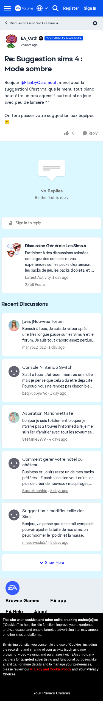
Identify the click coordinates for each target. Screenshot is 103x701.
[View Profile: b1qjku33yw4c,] (14, 371)
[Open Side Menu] (7, 8)
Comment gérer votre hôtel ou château (52, 462)
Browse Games (22, 601)
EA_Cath (29, 38)
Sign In (90, 8)
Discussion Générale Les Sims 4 (34, 23)
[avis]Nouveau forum (42, 321)
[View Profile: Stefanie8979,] (14, 417)
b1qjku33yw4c (34, 393)
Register (71, 8)
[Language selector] (42, 8)
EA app (58, 601)
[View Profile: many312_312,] (14, 325)
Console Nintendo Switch (47, 367)
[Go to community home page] (24, 8)
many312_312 (34, 347)
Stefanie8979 (34, 439)
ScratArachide (34, 490)
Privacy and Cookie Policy (50, 669)
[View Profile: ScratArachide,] (14, 463)
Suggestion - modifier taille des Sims (53, 513)
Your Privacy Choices (51, 693)
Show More (54, 562)
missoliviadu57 (34, 542)
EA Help (14, 612)
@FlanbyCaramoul (38, 82)
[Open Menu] (95, 23)
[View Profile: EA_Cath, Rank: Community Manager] (11, 41)
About (41, 612)
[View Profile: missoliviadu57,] (14, 514)
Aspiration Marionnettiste (47, 413)
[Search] (55, 8)
